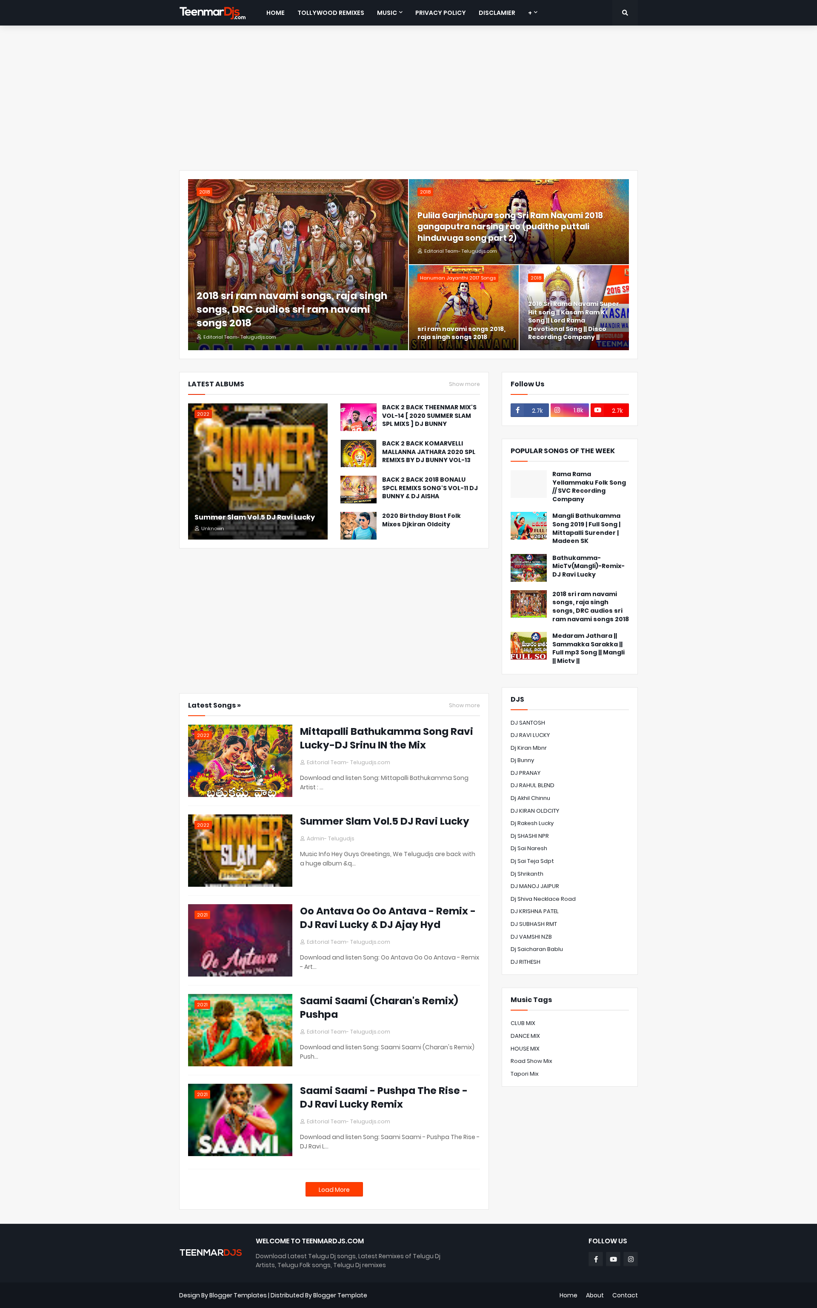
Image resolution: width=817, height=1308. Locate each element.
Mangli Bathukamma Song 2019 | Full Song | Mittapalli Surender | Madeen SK (586, 528)
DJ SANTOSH (528, 723)
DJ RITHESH (525, 962)
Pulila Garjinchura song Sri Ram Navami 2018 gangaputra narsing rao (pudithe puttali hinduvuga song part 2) (510, 227)
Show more (464, 384)
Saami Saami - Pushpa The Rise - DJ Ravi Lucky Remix (384, 1097)
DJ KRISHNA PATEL (535, 911)
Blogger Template (340, 1295)
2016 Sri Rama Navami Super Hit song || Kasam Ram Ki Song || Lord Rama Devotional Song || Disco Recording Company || (573, 320)
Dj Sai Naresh (529, 848)
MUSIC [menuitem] (387, 13)
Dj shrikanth (527, 874)
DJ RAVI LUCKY (530, 735)
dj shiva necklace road (543, 899)
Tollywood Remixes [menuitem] (330, 13)
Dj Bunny (522, 760)
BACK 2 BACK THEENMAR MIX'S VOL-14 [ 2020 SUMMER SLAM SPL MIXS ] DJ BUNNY (429, 415)
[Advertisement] (408, 97)
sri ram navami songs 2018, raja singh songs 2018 (461, 333)
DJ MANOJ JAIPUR (535, 886)
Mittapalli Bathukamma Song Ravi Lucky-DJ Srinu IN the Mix (386, 738)
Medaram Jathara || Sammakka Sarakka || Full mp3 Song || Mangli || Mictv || (588, 648)
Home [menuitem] (275, 13)
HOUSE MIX (525, 1049)
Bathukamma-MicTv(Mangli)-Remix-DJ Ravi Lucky (588, 566)
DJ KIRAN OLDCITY (535, 811)
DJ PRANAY (525, 773)
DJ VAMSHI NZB (531, 937)
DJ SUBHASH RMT (534, 924)
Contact (625, 1295)
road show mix (531, 1061)
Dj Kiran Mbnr (529, 748)
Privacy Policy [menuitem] (440, 13)
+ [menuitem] (530, 13)
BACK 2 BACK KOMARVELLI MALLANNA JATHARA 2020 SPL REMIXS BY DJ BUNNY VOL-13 (428, 452)
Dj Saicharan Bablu (537, 949)
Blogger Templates (238, 1295)
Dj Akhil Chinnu (530, 798)
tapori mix (525, 1074)
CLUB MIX (523, 1023)
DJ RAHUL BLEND (532, 785)
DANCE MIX (525, 1036)
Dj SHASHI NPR (530, 836)
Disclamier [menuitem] (497, 13)
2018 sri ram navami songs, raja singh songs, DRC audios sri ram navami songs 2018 (292, 309)
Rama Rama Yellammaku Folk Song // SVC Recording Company (589, 486)
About (595, 1295)
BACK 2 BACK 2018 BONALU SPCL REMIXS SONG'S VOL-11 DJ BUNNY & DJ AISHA (430, 488)
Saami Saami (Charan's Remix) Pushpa (379, 1007)
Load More (334, 1189)
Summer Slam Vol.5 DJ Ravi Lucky (254, 517)
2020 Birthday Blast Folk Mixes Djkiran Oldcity (421, 520)
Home (568, 1295)
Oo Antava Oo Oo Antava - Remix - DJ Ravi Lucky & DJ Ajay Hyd (388, 917)
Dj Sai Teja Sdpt (532, 861)
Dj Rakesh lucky (532, 823)
